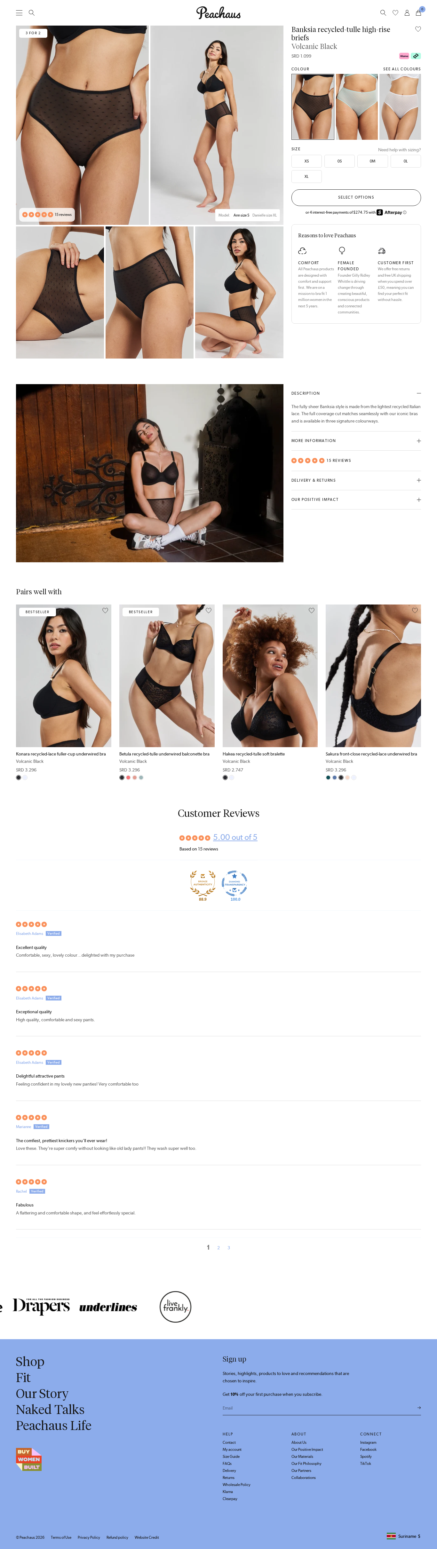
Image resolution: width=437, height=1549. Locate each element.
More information (313, 441)
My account (232, 1449)
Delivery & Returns (313, 480)
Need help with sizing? (399, 149)
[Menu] (19, 12)
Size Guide (231, 1456)
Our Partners (301, 1470)
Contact (229, 1442)
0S (340, 161)
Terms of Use (61, 1537)
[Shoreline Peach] (347, 777)
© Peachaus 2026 (30, 1537)
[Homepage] (218, 12)
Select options (356, 197)
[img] (218, 924)
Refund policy (117, 1537)
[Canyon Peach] (128, 777)
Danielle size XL (264, 215)
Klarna (228, 1492)
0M (372, 161)
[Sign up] (419, 1407)
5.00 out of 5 (235, 837)
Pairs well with (39, 592)
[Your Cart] (418, 13)
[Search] (32, 13)
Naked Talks (50, 1409)
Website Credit (147, 1537)
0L (406, 161)
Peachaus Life (53, 1425)
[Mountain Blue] (335, 777)
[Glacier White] (400, 107)
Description (305, 393)
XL (306, 176)
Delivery (229, 1470)
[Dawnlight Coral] (135, 777)
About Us (298, 1442)
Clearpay (230, 1499)
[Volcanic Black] (312, 107)
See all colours (402, 69)
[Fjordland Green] (356, 107)
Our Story (42, 1393)
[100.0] (234, 883)
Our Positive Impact (315, 499)
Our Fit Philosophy (306, 1463)
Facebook (368, 1449)
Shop (30, 1361)
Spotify (366, 1456)
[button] (37, 214)
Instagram (368, 1442)
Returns (228, 1477)
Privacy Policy (89, 1537)
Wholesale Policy (236, 1484)
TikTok (365, 1463)
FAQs (227, 1463)
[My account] (407, 13)
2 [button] (218, 1247)
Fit (23, 1377)
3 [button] (228, 1247)
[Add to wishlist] (418, 29)
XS (307, 161)
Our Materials (302, 1456)
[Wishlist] (395, 13)
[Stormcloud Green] (328, 777)
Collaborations (303, 1477)
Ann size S (241, 215)
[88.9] (203, 883)
